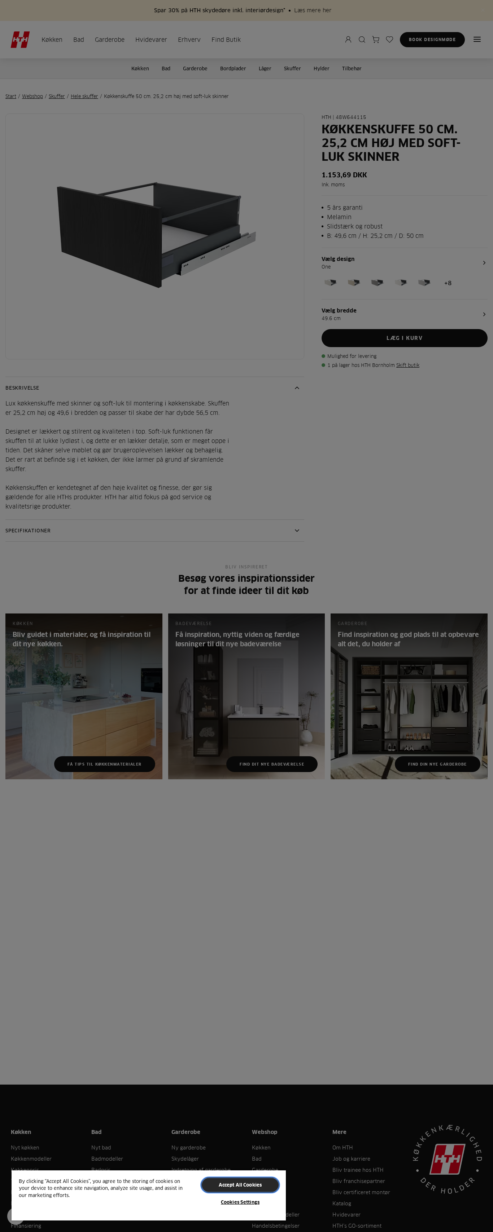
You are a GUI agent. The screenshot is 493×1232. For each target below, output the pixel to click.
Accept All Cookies (240, 1185)
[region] (149, 1195)
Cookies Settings (240, 1202)
